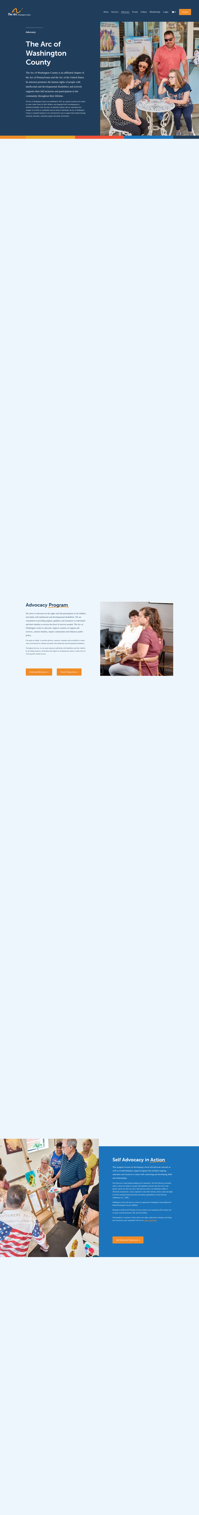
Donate (185, 12)
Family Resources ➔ (69, 672)
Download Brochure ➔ (38, 672)
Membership (155, 12)
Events (135, 12)
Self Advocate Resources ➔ (128, 1240)
